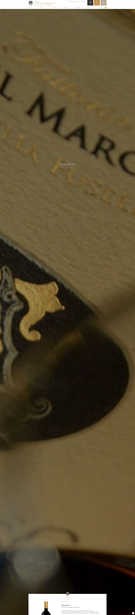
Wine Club (103, 4)
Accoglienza (66, 7)
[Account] (101, 7)
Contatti (88, 7)
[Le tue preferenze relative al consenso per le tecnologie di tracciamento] (133, 613)
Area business (82, 1)
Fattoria (41, 7)
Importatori (74, 1)
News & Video (77, 7)
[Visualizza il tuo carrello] (104, 7)
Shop (90, 4)
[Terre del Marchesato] (43, 2)
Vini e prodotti (54, 7)
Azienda (29, 7)
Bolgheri (87, 611)
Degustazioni (97, 4)
